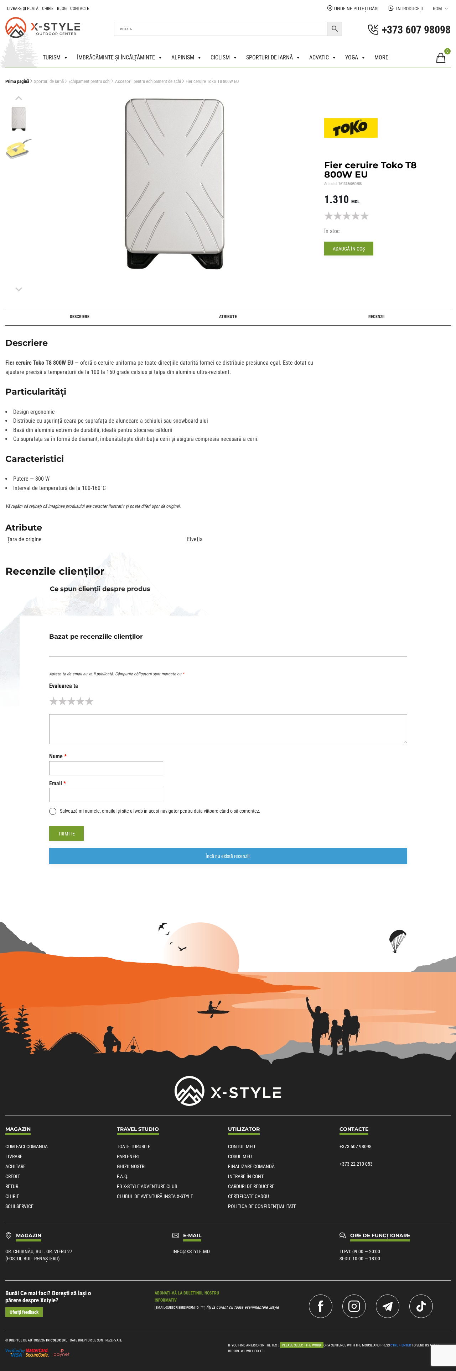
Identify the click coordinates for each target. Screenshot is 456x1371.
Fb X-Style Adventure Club (147, 1186)
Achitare (15, 1166)
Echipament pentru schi (89, 81)
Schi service (19, 1206)
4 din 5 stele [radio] (80, 701)
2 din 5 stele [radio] (62, 701)
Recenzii (376, 316)
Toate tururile (133, 1146)
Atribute (228, 316)
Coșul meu (240, 1156)
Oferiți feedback (24, 1312)
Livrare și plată (22, 8)
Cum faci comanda (26, 1146)
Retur (11, 1186)
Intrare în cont (246, 1176)
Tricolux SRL (56, 1340)
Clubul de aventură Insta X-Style (155, 1196)
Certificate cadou (248, 1196)
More (381, 57)
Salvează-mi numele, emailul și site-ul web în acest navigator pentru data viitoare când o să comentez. (160, 811)
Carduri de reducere (251, 1186)
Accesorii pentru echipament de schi (148, 81)
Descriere (79, 316)
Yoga (351, 57)
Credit (12, 1176)
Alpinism (182, 57)
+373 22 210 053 (356, 1164)
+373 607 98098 (356, 1146)
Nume (58, 756)
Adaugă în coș (349, 249)
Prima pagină (17, 81)
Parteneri (128, 1156)
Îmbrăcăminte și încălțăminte (116, 57)
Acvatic (319, 57)
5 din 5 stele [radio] (89, 701)
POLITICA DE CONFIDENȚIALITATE (262, 1206)
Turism (52, 57)
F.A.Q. (123, 1176)
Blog (62, 8)
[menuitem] (18, 119)
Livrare (13, 1156)
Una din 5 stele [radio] (53, 701)
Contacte (79, 8)
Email (57, 783)
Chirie (47, 8)
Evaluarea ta (63, 685)
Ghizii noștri (131, 1166)
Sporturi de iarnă (269, 57)
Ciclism (220, 57)
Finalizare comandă (251, 1166)
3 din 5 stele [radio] (71, 701)
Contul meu (241, 1146)
